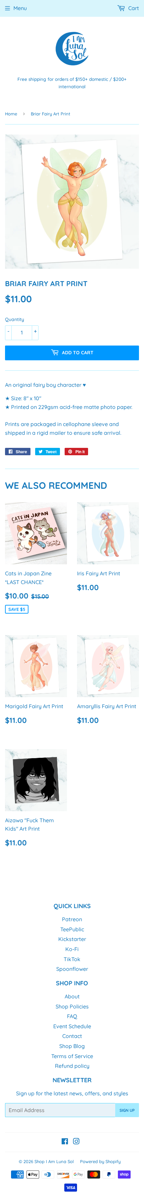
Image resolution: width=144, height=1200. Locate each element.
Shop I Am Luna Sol (54, 1161)
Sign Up (127, 1110)
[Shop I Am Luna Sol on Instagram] (76, 1142)
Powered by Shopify (100, 1161)
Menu (20, 8)
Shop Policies (72, 1006)
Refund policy (72, 1065)
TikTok (72, 959)
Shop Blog (72, 1046)
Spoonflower (72, 969)
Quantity (14, 319)
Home (11, 113)
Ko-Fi (72, 949)
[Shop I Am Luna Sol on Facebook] (64, 1142)
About (72, 996)
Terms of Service (72, 1056)
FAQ (72, 1016)
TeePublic (72, 929)
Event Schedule (72, 1026)
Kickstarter (72, 939)
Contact (72, 1036)
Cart (133, 8)
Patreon (72, 919)
